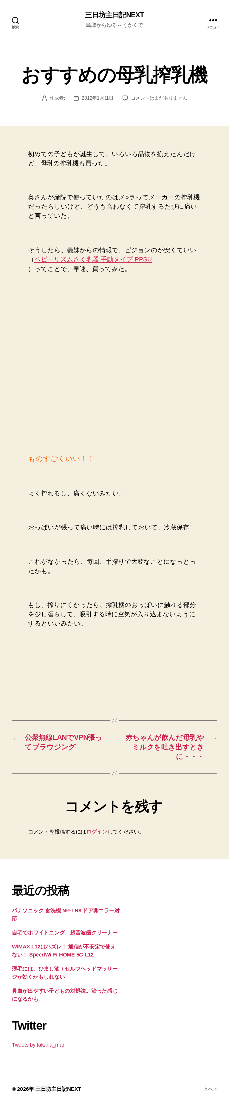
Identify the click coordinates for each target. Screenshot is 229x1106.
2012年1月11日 (97, 98)
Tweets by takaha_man (39, 1045)
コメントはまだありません (159, 98)
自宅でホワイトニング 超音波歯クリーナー (65, 933)
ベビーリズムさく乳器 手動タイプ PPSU (93, 259)
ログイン (96, 832)
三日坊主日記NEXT (114, 15)
